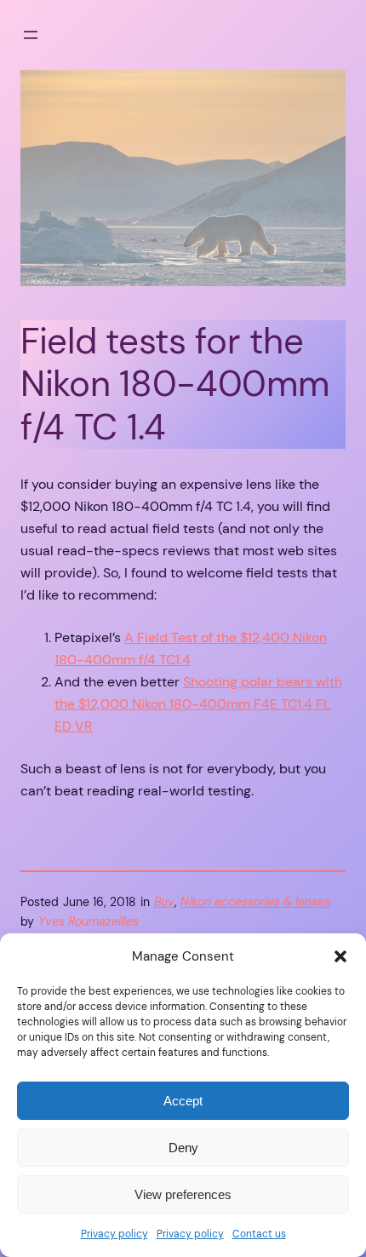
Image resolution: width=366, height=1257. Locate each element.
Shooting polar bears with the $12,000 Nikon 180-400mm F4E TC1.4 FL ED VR (198, 704)
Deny (183, 1147)
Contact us (259, 1234)
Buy (164, 902)
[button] (340, 956)
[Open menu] (30, 35)
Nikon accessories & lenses (255, 902)
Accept (183, 1100)
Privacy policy (114, 1234)
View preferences (183, 1194)
